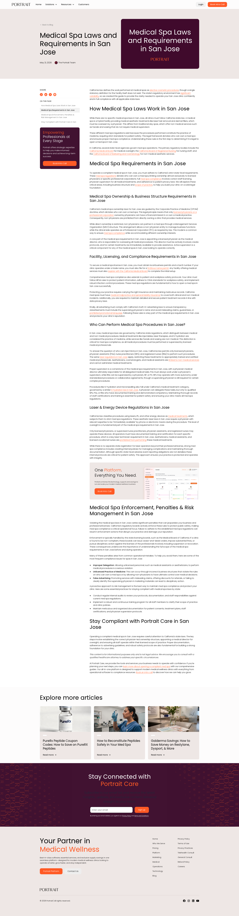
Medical (155, 862)
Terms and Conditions (141, 816)
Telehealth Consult (186, 852)
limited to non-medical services (184, 360)
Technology (157, 871)
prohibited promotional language (106, 313)
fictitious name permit (158, 268)
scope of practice (143, 184)
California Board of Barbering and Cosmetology (116, 154)
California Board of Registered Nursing (157, 151)
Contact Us (72, 871)
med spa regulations (106, 175)
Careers (181, 866)
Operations (157, 866)
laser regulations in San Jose (113, 357)
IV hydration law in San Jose (124, 389)
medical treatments (177, 416)
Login (200, 4)
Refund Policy (183, 862)
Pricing (155, 848)
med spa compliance (151, 178)
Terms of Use (183, 843)
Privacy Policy (126, 816)
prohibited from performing (133, 440)
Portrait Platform (51, 871)
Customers (83, 4)
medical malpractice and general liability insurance (135, 295)
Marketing (156, 857)
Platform (156, 852)
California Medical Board (101, 151)
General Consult (185, 857)
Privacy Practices (185, 848)
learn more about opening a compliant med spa (146, 666)
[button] (51, 4)
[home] (21, 4)
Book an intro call (144, 672)
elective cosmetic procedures (164, 90)
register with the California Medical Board (128, 271)
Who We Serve (158, 843)
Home (38, 4)
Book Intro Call (217, 4)
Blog (154, 876)
